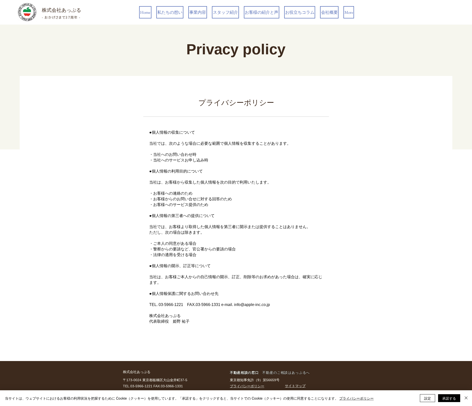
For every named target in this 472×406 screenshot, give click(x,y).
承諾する (449, 398)
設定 (427, 398)
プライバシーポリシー (356, 398)
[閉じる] (466, 398)
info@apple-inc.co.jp (252, 305)
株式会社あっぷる (61, 10)
